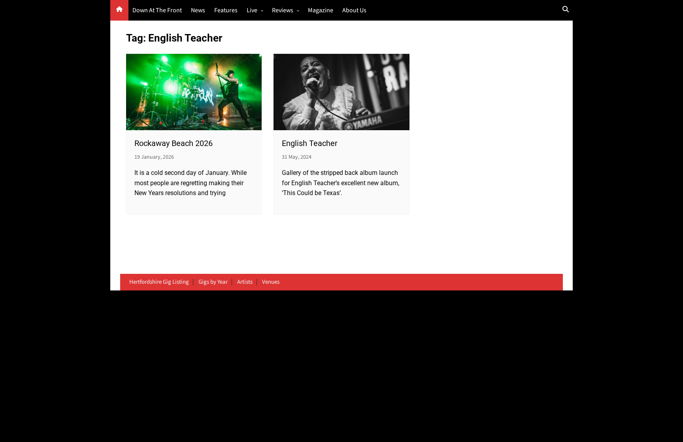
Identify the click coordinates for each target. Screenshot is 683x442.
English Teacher (310, 143)
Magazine (320, 10)
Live (252, 10)
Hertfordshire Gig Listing (159, 282)
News (198, 10)
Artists (245, 282)
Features (226, 10)
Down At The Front (157, 10)
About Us (354, 10)
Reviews (282, 10)
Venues (270, 282)
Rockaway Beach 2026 (173, 143)
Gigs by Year (213, 282)
